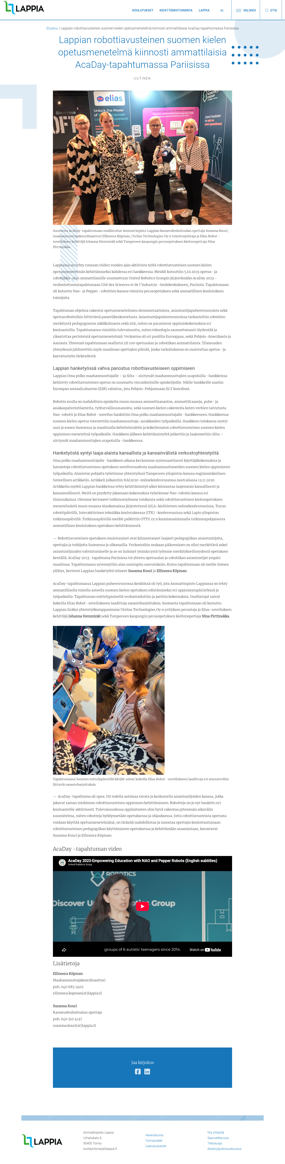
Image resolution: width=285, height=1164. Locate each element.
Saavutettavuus (218, 1138)
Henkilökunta (154, 1135)
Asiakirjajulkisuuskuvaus (224, 1149)
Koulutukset (142, 10)
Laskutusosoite (155, 1146)
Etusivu (52, 28)
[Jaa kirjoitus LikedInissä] (147, 1072)
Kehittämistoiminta (176, 10)
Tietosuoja (214, 1143)
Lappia (204, 10)
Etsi (273, 10)
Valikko (249, 10)
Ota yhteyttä (215, 1132)
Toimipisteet (153, 1140)
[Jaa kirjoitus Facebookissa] (138, 1072)
